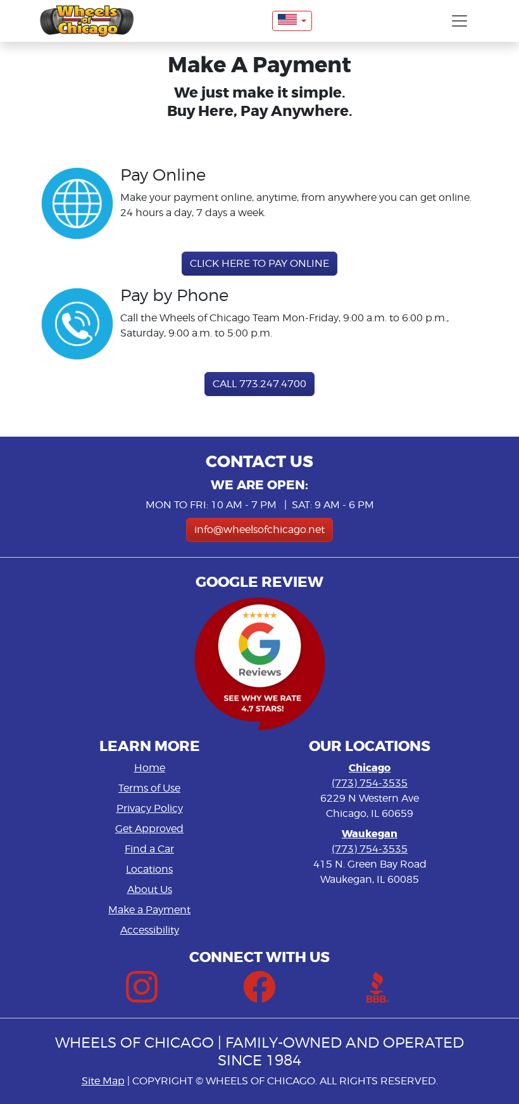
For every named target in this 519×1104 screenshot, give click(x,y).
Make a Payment (149, 910)
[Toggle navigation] (459, 21)
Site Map (103, 1081)
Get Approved (149, 829)
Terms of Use (149, 788)
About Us (149, 889)
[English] (292, 21)
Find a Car (149, 849)
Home (149, 768)
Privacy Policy (149, 808)
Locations (149, 869)
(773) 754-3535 (370, 783)
